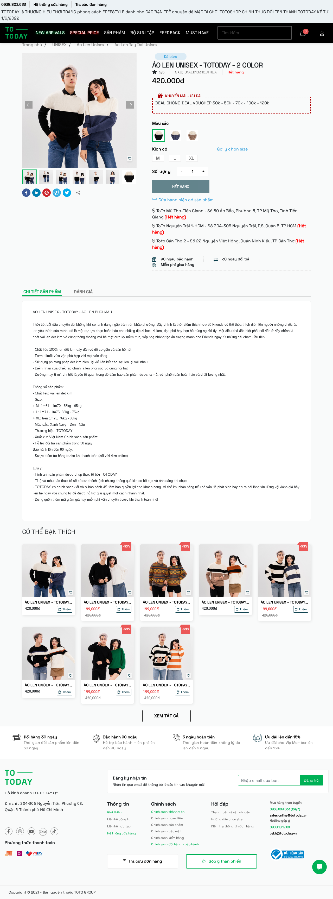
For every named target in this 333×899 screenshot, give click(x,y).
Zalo (43, 832)
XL (191, 158)
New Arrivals (50, 32)
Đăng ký (311, 780)
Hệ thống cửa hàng (51, 4)
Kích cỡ (200, 149)
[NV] (175, 135)
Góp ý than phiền (225, 861)
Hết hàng (180, 186)
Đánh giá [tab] (83, 291)
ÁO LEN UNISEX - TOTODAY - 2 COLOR (48, 602)
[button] (29, 105)
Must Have (197, 32)
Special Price (84, 32)
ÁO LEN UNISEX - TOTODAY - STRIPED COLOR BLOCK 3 (48, 685)
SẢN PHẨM (114, 32)
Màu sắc (160, 123)
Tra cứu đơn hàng (91, 4)
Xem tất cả (166, 716)
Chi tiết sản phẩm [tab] (42, 291)
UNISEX (59, 44)
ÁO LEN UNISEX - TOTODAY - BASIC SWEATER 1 (107, 685)
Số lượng (161, 171)
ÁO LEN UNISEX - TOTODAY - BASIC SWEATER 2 (107, 602)
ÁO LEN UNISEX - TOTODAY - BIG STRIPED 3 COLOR (166, 685)
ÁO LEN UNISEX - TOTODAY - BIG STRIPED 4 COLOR (284, 602)
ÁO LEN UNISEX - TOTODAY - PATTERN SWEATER (166, 602)
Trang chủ (32, 44)
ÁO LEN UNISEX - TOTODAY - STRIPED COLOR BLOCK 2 (225, 602)
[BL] (158, 135)
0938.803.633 (13, 4)
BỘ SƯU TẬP (142, 32)
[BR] (192, 135)
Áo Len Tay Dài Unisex (135, 44)
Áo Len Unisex (90, 44)
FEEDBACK (169, 32)
